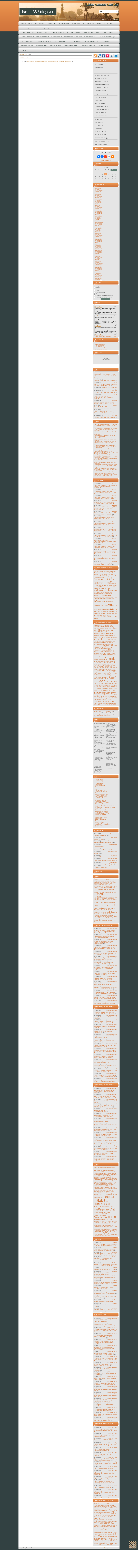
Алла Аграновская (100, 116)
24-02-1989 (100, 631)
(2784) (110, 665)
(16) (108, 686)
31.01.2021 (102, 665)
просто (102, 630)
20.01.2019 (96, 670)
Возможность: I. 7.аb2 (99, 595)
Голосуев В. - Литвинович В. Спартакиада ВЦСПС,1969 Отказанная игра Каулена (104, 1249)
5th (96, 698)
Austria (101, 703)
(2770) (99, 661)
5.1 (114, 705)
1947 (107, 895)
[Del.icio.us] (99, 55)
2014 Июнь (98, 193)
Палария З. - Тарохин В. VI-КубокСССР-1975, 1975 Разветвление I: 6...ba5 (104, 397)
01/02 (107, 666)
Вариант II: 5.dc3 (103, 579)
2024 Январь (98, 253)
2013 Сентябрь (99, 190)
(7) (99, 611)
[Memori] (107, 55)
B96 (98, 703)
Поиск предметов (98, 714)
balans (107, 641)
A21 (97, 647)
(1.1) (112, 645)
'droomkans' (97, 681)
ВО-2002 (114, 1222)
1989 (102, 693)
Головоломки (97, 712)
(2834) (104, 677)
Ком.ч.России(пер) (111, 885)
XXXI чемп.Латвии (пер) (100, 1188)
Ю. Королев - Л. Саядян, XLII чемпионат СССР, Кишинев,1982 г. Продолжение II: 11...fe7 (104, 1159)
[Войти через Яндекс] (105, 156)
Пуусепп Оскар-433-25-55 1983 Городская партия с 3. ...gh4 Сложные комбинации (105, 1080)
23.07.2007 (100, 651)
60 (113, 599)
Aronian (96, 605)
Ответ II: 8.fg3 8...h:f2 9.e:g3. (101, 1228)
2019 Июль (98, 219)
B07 (106, 664)
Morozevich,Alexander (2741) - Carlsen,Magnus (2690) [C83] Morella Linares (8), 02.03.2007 (105, 541)
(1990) (106, 670)
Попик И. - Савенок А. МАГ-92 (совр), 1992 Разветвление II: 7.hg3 (105, 1046)
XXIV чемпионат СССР (103, 917)
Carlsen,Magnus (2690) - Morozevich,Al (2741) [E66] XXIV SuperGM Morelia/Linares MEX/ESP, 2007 (105, 508)
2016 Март (98, 200)
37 (98, 698)
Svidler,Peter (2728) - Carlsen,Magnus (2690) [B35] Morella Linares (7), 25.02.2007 (105, 513)
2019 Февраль (98, 213)
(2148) (95, 672)
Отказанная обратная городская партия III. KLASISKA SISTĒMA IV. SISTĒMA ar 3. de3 (105, 1292)
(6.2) (111, 672)
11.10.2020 (114, 673)
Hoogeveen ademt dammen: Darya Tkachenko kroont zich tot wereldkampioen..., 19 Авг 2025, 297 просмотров (105, 452)
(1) (116, 611)
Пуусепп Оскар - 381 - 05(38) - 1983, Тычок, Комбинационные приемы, (105, 1445)
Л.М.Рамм (97, 128)
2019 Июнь (98, 218)
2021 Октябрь (98, 225)
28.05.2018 (102, 669)
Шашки (115, 373)
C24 (114, 661)
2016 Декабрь (98, 202)
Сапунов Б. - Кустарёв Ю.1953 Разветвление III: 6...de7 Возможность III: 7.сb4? (105, 385)
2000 (112, 572)
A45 (95, 647)
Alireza (95, 609)
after (98, 665)
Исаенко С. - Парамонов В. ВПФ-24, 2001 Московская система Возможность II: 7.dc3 (105, 948)
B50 (113, 678)
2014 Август (98, 195)
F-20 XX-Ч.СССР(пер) (111, 899)
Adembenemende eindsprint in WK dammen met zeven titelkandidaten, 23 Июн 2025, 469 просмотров (105, 462)
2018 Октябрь (98, 208)
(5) (96, 611)
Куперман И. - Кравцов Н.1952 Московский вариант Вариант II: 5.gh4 (105, 1066)
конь (108, 571)
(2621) (112, 654)
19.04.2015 (102, 664)
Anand (112, 604)
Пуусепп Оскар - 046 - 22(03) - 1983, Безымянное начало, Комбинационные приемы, (104, 1473)
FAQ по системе (99, 346)
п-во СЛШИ (114, 1182)
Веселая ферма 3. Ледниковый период (104, 864)
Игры (95, 571)
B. (99, 648)
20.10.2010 (103, 676)
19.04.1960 (101, 686)
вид (102, 633)
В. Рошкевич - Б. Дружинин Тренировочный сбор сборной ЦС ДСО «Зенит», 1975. (105, 954)
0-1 (115, 599)
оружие (103, 637)
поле (105, 571)
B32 (112, 656)
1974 (100, 886)
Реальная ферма (98, 846)
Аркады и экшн (97, 711)
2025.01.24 (96, 669)
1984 (96, 618)
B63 (95, 693)
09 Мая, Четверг (24, 57)
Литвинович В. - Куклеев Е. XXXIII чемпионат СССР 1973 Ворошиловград (105, 1120)
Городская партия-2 (112, 1010)
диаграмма (112, 571)
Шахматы (114, 400)
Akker (108, 644)
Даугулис (101, 919)
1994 (106, 696)
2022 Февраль (98, 228)
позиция (96, 908)
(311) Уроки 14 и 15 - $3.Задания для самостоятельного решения (103, 1400)
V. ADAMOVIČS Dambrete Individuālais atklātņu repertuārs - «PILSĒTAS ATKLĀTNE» (105, 988)
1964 (101, 902)
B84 (112, 696)
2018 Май (97, 205)
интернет (99, 1179)
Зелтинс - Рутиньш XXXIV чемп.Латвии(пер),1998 (100, 1111)
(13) (95, 686)
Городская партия (112, 928)
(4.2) (110, 677)
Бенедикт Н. (105, 1538)
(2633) (98, 654)
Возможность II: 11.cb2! (100, 1177)
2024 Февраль (98, 255)
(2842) (95, 665)
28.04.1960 (112, 686)
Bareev (107, 695)
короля (113, 1167)
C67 (97, 659)
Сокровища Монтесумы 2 (100, 835)
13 (106, 639)
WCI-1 (99, 898)
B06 (115, 654)
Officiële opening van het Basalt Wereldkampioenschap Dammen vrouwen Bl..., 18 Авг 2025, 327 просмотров (105, 456)
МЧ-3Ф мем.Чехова (106, 1171)
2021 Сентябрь (99, 224)
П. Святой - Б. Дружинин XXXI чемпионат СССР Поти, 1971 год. (104, 974)
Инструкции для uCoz (100, 347)
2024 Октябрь (98, 264)
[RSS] (95, 55)
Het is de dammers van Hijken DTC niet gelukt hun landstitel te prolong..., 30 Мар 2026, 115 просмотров (105, 426)
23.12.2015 (96, 678)
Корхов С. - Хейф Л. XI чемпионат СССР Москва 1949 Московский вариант (104, 1022)
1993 (115, 613)
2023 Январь (98, 240)
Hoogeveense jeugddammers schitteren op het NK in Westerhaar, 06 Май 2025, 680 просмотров (105, 475)
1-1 (95, 599)
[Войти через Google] (109, 156)
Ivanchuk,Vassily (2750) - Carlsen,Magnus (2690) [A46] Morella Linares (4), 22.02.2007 (105, 551)
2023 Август (98, 247)
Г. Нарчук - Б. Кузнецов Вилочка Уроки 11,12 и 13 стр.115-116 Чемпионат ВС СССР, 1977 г (105, 1330)
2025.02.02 (96, 677)
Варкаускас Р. (100, 1226)
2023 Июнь (98, 245)
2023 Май (97, 244)
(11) (112, 685)
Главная (21, 54)
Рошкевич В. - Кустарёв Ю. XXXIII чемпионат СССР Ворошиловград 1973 (105, 1135)
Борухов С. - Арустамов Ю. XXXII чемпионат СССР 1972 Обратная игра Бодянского (105, 1245)
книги (111, 625)
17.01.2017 (96, 662)
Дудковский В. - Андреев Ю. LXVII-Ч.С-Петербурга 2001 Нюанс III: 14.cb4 (104, 1116)
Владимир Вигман (100, 78)
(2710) (112, 650)
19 (111, 639)
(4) (94, 611)
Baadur (114, 651)
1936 (102, 912)
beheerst (103, 641)
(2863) (102, 605)
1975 (95, 910)
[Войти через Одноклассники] (112, 156)
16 (109, 639)
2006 (102, 617)
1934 (99, 920)
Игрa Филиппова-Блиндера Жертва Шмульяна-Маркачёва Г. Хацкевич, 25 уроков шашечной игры (104, 1336)
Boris (96, 613)
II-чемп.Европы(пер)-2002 (103, 1235)
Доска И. (97, 915)
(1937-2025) (107, 690)
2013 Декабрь (98, 191)
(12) (105, 613)
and (102, 648)
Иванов (101, 914)
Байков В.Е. (104, 1210)
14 (98, 601)
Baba (103, 642)
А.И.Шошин (98, 125)
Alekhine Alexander (104, 626)
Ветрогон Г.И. (106, 1184)
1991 (99, 585)
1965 (105, 898)
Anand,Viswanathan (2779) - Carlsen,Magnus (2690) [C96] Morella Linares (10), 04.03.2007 (105, 530)
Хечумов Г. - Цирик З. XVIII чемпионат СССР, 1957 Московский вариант (105, 1071)
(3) (116, 609)
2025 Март (98, 270)
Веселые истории (98, 839)
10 (97, 599)
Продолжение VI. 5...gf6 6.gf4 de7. (103, 1186)
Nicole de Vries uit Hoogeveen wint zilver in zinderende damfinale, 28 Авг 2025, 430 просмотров (105, 443)
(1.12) (109, 673)
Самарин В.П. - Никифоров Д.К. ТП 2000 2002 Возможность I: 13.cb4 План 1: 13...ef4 (105, 375)
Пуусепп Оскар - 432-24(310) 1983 (103, 1468)
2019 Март (98, 214)
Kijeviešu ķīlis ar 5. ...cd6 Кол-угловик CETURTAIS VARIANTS (103, 1288)
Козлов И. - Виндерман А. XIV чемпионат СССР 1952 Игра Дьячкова (104, 1273)
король (99, 571)
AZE (99, 605)
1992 (113, 613)
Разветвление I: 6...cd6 (101, 584)
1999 (108, 574)
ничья (113, 635)
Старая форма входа (105, 160)
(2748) (104, 678)
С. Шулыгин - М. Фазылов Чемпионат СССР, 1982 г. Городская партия (105, 937)
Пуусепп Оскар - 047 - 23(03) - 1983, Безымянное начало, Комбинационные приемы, (104, 1492)
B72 (110, 653)
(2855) (95, 661)
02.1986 (101, 692)
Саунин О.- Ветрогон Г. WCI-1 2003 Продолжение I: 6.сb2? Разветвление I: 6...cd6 (104, 413)
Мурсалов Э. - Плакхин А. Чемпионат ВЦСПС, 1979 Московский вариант (103, 1057)
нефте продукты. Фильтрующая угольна (105, 1181)
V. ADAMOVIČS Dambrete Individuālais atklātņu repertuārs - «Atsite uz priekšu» (105, 1310)
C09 (103, 628)
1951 (105, 889)
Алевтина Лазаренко (101, 141)
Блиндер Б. (107, 1540)
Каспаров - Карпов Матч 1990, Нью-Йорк (104, 380)
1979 (113, 617)
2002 (102, 574)
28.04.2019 (106, 674)
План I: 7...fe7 (97, 1210)
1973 (95, 879)
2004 (107, 593)
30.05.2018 (101, 659)
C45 (100, 662)
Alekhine (96, 635)
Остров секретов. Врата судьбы (102, 849)
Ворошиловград (109, 901)
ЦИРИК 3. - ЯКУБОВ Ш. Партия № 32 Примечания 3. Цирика (103, 1320)
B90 (95, 615)
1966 (109, 881)
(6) (98, 611)
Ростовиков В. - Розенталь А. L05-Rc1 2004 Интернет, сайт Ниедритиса (105, 1130)
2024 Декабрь (98, 267)
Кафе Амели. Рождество (100, 867)
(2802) (97, 664)
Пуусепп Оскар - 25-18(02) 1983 (102, 1478)
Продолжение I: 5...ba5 (103, 1230)
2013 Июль (98, 188)
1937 (113, 626)
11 (105, 639)
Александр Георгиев (101, 84)
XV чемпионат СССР (109, 919)
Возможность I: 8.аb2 (99, 1221)
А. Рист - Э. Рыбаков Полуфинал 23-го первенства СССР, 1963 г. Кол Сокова (104, 1384)
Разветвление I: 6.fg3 (99, 597)
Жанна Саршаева (100, 144)
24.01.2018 (96, 667)
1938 (106, 628)
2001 (114, 579)
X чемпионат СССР (111, 1519)
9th (101, 696)
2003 (108, 572)
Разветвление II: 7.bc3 (109, 1187)
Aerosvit (110, 651)
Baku (95, 656)
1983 (100, 599)
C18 (95, 683)
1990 (97, 641)
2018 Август (98, 206)
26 (94, 618)
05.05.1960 (96, 688)
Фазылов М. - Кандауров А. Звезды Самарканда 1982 (103, 1032)
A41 (104, 693)
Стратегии (108, 714)
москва (108, 595)
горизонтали (110, 1169)
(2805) (108, 676)
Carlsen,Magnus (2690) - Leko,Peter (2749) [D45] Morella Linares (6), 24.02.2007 (104, 547)
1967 (98, 909)
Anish (99, 609)
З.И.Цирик (98, 119)
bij (101, 635)
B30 (102, 674)
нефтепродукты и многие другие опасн (104, 1229)
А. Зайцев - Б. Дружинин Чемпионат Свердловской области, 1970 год (103, 979)
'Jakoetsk (96, 645)
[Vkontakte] (111, 55)
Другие (108, 715)
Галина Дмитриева (100, 138)
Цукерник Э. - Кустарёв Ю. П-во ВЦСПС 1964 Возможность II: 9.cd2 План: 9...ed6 (104, 1139)
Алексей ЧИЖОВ (99, 90)
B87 (103, 698)
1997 (115, 574)
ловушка (108, 637)
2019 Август (98, 221)
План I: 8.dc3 (112, 1231)
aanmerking (108, 648)
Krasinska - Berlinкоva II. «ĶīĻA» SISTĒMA (104, 1269)
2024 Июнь (98, 259)
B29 (99, 674)
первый (111, 642)
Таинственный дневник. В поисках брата (104, 860)
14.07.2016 (114, 667)
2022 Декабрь (98, 239)
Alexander (107, 599)
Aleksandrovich (99, 653)
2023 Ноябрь (98, 251)
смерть (107, 642)
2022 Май (97, 232)
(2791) (108, 672)
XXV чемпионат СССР (109, 1522)
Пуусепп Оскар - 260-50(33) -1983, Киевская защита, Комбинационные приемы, (105, 1440)
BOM (105, 644)
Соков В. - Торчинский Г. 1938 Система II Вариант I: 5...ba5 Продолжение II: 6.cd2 (104, 998)
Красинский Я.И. (98, 1174)
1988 (96, 917)
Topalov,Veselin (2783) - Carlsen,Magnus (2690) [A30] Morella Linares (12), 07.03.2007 (105, 492)
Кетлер (103, 886)
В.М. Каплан (98, 122)
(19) (110, 688)
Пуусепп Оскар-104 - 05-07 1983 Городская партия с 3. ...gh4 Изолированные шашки (105, 1076)
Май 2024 (106, 167)
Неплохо (98, 289)
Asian (104, 703)
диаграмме (101, 1167)
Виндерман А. (103, 915)
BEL (102, 661)
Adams (98, 615)
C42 (95, 699)
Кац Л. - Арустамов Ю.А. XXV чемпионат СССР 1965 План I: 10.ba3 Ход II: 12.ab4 (104, 1097)
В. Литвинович (109, 1534)
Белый (109, 1167)
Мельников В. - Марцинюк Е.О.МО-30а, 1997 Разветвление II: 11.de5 (105, 1149)
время (110, 635)
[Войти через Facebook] (102, 156)
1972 (101, 587)
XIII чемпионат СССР (108, 1513)
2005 (104, 576)
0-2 (100, 601)
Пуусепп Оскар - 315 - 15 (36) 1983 (103, 1487)
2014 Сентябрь (99, 196)
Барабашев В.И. (107, 1542)
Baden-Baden (106, 654)
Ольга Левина (99, 100)
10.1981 (109, 628)
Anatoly (96, 695)
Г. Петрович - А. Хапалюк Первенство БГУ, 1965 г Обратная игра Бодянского (105, 1410)
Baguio (104, 692)
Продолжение (103, 572)
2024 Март (98, 256)
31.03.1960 (100, 685)
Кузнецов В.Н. (97, 887)
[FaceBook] (103, 55)
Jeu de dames (99, 64)
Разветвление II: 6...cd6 (100, 593)
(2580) (103, 670)
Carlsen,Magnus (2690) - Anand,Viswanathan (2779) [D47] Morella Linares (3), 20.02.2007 (105, 557)
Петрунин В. (104, 920)
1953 (109, 909)
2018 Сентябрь (99, 207)
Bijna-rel (104, 635)
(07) (96, 690)
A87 (116, 686)
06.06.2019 (102, 656)
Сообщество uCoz (100, 345)
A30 (105, 611)
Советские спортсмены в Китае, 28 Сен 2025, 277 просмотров (104, 436)
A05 (114, 685)
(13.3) (100, 673)
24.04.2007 (100, 672)
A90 (95, 664)
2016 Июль (98, 201)
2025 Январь (98, 268)
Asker (110, 670)
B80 (101, 615)
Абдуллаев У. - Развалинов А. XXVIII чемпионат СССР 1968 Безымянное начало (105, 1259)
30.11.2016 (96, 673)
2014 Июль (98, 194)
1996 (110, 593)
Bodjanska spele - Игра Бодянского (103, 1301)
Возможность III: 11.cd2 (107, 1180)
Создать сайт (98, 343)
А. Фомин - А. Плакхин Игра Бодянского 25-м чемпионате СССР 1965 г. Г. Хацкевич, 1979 (105, 1359)
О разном (98, 67)
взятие (115, 1169)
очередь (102, 1170)
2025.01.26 (110, 669)
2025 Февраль (98, 269)
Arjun (110, 681)
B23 (95, 698)
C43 (111, 695)
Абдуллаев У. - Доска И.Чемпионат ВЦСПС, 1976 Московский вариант (105, 1061)
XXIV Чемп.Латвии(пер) (106, 1193)
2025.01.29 (105, 673)
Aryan (106, 605)
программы (97, 626)
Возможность (97, 574)
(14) (97, 686)
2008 (109, 617)
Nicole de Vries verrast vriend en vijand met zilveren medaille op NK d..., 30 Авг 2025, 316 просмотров (105, 439)
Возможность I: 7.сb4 (107, 1209)
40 (101, 642)
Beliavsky (109, 613)
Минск (105, 574)
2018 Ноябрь (98, 210)
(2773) (115, 656)
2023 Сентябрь (99, 249)
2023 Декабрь (98, 252)
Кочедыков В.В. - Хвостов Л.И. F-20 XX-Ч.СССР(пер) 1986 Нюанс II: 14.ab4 (104, 1106)
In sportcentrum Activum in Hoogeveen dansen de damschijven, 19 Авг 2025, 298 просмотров (105, 449)
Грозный (105, 882)
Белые (98, 572)
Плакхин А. (100, 889)
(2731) (114, 676)
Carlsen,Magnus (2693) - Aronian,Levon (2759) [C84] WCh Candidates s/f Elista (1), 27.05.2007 (105, 486)
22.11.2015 (109, 678)
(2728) (107, 601)
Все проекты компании (101, 349)
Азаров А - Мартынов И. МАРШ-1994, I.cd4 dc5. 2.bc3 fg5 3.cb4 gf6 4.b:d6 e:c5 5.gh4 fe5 (105, 1051)
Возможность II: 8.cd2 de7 (100, 1224)
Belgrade (107, 698)
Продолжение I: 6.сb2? (103, 582)
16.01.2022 (96, 666)
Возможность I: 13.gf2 (108, 1174)
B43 (113, 695)
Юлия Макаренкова (100, 106)
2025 (102, 609)
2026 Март (98, 279)
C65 (108, 653)
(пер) (111, 1176)
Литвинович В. (100, 901)
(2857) (98, 656)
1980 (115, 617)
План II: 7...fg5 (104, 585)
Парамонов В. (107, 887)
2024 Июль (98, 261)
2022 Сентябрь (99, 235)
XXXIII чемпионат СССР (102, 879)
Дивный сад (97, 853)
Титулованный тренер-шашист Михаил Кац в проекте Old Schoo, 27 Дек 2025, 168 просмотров (105, 429)
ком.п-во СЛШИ (111, 1515)
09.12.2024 (106, 647)
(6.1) (95, 674)
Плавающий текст (100, 293)
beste (100, 645)
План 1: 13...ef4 (103, 1176)
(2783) (103, 601)
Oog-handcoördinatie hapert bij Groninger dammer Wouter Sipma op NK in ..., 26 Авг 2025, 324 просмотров (105, 446)
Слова (107, 712)
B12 (111, 676)
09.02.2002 (114, 670)
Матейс (103, 1178)
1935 (110, 626)
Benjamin (98, 693)
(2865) (101, 666)
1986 (95, 901)
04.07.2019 (96, 650)
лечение (99, 637)
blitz (104, 648)
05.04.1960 (107, 685)
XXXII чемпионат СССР (100, 916)
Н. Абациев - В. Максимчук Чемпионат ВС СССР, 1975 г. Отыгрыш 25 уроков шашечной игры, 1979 (105, 1395)
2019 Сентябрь (99, 222)
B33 (106, 669)
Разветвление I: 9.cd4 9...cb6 (104, 577)
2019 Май (97, 217)
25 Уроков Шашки (112, 1318)
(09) (99, 690)
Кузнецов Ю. (109, 916)
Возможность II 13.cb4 (106, 1544)
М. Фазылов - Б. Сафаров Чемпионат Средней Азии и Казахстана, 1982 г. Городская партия (103, 942)
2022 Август (98, 234)
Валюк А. (107, 883)
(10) (103, 613)
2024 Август (98, 262)
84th (114, 665)
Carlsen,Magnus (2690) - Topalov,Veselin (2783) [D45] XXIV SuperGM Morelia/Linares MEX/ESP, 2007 (105, 519)
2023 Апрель (98, 242)
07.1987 (109, 692)
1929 (99, 635)
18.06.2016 (106, 661)
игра (95, 572)
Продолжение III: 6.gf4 (102, 589)
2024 (26, 54)
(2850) (101, 678)
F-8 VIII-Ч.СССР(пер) (105, 891)
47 (106, 615)
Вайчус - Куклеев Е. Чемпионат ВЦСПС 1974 (105, 1124)
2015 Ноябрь (98, 197)
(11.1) (106, 650)
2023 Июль (98, 246)
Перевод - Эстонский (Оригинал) (104, 295)
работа (95, 631)
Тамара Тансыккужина (102, 109)
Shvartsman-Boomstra (102, 72)
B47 (114, 669)
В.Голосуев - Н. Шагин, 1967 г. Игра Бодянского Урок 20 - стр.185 (103, 1365)
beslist (95, 642)
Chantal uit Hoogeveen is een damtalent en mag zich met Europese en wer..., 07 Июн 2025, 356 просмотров (105, 469)
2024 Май (97, 258)
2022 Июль (98, 233)
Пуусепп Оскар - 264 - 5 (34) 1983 (102, 1497)
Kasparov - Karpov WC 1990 (110, 379)
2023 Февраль (98, 241)
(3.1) (102, 654)
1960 (97, 683)
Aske (111, 666)
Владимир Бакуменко (101, 75)
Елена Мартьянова (100, 131)
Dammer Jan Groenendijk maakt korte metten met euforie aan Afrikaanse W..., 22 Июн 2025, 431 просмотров (105, 466)
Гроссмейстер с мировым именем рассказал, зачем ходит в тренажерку (103, 1325)
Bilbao (105, 609)
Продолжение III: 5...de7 (111, 597)
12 (115, 705)
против (107, 630)
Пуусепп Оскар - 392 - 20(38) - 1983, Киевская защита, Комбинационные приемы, (105, 1429)
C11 (110, 601)
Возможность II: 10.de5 (99, 1194)
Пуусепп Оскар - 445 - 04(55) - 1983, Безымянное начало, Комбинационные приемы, (104, 1483)
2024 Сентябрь (99, 263)
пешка (101, 1169)
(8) (101, 611)
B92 (107, 677)
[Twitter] (115, 55)
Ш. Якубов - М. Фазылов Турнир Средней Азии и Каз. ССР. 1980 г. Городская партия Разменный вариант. (104, 931)
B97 (100, 670)
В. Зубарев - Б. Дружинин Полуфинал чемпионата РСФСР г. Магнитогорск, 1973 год (104, 968)
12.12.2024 (96, 648)
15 (104, 630)
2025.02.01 (111, 674)
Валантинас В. (97, 1178)
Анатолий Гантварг (100, 81)
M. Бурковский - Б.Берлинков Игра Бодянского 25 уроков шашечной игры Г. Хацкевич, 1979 (104, 1348)
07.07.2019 (102, 650)
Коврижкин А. (111, 915)
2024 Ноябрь (98, 266)
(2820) (101, 677)
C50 (116, 645)
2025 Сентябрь (99, 275)
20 (112, 639)
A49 (110, 656)
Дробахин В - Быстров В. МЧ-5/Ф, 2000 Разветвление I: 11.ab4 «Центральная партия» (104, 1091)
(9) (103, 611)
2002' (112, 644)
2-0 (103, 599)
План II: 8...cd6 (112, 1228)
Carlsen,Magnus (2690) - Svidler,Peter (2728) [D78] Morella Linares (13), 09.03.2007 (105, 498)
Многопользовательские (100, 715)
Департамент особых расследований (103, 842)
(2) (114, 646)
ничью (102, 644)
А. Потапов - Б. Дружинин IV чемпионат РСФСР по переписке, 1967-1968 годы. (104, 1013)
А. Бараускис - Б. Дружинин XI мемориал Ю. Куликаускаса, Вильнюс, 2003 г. (105, 958)
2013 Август (98, 189)
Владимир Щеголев (100, 94)
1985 (115, 628)
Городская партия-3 (112, 1088)
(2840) (106, 662)
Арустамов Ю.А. (101, 899)
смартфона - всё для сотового (101, 625)
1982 (101, 576)
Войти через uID (106, 152)
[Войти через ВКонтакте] (98, 156)
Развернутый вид (100, 292)
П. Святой (102, 909)
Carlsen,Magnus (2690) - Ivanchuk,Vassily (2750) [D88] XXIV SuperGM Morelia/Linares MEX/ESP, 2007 (105, 525)
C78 (108, 609)
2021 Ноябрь (98, 227)
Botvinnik (112, 611)
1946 (98, 628)
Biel (112, 601)
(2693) (104, 672)
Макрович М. (105, 905)
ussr (115, 639)
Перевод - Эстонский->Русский (104, 297)
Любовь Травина (100, 103)
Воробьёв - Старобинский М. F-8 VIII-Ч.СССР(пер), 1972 (103, 1154)
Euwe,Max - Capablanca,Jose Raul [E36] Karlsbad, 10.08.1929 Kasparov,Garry (104, 402)
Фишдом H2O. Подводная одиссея (103, 856)
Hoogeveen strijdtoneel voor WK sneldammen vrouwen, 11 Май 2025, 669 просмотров (105, 472)
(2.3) (95, 659)
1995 (112, 574)
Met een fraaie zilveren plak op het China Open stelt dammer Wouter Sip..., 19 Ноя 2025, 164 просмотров (105, 433)
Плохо (97, 290)
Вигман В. (104, 1183)
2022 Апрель (98, 230)
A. (104, 632)
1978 (109, 705)
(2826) (95, 676)
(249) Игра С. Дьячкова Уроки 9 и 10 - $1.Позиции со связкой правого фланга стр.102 (104, 1342)
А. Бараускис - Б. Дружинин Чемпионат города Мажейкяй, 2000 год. (104, 963)
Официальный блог (100, 344)
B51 (97, 674)
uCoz (117, 1547)
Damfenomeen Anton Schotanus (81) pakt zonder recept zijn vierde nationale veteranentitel (49, 61)
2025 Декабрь (98, 278)
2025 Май (97, 272)
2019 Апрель (98, 216)
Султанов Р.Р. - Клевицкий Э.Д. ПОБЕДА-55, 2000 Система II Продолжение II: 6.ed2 (105, 1002)
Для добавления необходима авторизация (105, 336)
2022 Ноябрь (98, 238)
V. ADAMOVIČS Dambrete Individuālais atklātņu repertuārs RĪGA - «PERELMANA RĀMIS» (105, 1254)
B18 (107, 611)
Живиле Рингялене (100, 134)
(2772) (104, 666)
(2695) (110, 662)
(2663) (113, 677)
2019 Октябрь (98, 223)
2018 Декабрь (98, 211)
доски (102, 571)
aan (112, 608)
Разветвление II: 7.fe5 (102, 1231)
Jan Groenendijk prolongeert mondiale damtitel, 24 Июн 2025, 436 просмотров (105, 459)
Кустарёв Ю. (97, 902)
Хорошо (98, 287)
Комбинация (103, 908)
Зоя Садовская (99, 97)
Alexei (104, 615)
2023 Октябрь (98, 250)
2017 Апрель (98, 204)
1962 (95, 641)
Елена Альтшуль (99, 112)
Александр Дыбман (100, 87)
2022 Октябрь (98, 236)
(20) (100, 688)
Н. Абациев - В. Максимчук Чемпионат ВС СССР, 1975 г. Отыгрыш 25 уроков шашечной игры (105, 1389)
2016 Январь (98, 199)
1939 (95, 628)
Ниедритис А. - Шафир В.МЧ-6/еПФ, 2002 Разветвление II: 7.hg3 (104, 1036)
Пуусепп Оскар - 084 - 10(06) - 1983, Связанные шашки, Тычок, (103, 1450)
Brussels (100, 695)
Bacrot (98, 676)
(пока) (111, 641)
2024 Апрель (98, 257)
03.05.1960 (113, 688)
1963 (101, 628)
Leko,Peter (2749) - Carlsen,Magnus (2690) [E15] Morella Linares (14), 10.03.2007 (104, 502)
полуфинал (105, 592)
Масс (114, 1185)
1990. (106, 631)
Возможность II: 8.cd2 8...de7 (103, 1222)
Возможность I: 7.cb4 (109, 587)
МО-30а (114, 892)
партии (109, 631)
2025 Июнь (98, 273)
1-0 (95, 601)
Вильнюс (96, 576)
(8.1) (112, 648)
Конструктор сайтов (109, 1547)
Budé (107, 681)
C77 (115, 659)
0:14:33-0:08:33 (111, 664)
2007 (106, 617)
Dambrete (114, 986)
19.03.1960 (103, 683)
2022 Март (98, 229)
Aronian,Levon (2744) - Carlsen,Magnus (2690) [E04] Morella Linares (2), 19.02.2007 (105, 563)
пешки (95, 637)
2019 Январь (98, 212)
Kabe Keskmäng (113, 1427)
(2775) (107, 656)
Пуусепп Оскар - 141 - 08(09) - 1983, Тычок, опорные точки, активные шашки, (105, 1459)
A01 (95, 653)
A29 (100, 667)
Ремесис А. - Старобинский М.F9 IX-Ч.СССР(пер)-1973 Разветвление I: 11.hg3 (104, 1144)
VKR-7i (112, 1184)
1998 (111, 592)
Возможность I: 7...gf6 (103, 1234)
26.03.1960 (114, 683)
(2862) (107, 665)
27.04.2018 (104, 667)
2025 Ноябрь (98, 277)
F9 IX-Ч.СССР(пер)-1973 (105, 892)
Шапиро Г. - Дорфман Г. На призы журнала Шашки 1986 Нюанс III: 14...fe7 (105, 407)
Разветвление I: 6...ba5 (102, 590)
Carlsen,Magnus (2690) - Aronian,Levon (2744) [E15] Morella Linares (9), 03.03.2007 (105, 536)
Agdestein (113, 692)
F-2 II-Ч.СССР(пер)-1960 (111, 1221)
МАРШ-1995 (97, 885)
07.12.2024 (101, 647)
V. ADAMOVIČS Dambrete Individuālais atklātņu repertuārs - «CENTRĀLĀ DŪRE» (105, 1265)
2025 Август (98, 274)
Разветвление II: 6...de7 (102, 1212)
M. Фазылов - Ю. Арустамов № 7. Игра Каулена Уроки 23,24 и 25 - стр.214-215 (104, 1354)
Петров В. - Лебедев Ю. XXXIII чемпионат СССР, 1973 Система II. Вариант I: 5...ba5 (104, 993)
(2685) (95, 651)
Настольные (109, 711)
